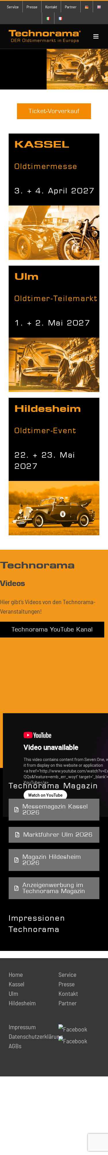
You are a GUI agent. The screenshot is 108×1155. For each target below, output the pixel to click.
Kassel (16, 983)
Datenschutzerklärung (36, 1036)
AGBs (15, 1045)
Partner (67, 1002)
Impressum (22, 1026)
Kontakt (68, 993)
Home (16, 974)
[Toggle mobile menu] (96, 36)
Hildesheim (22, 1002)
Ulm (13, 993)
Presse (66, 983)
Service (67, 974)
